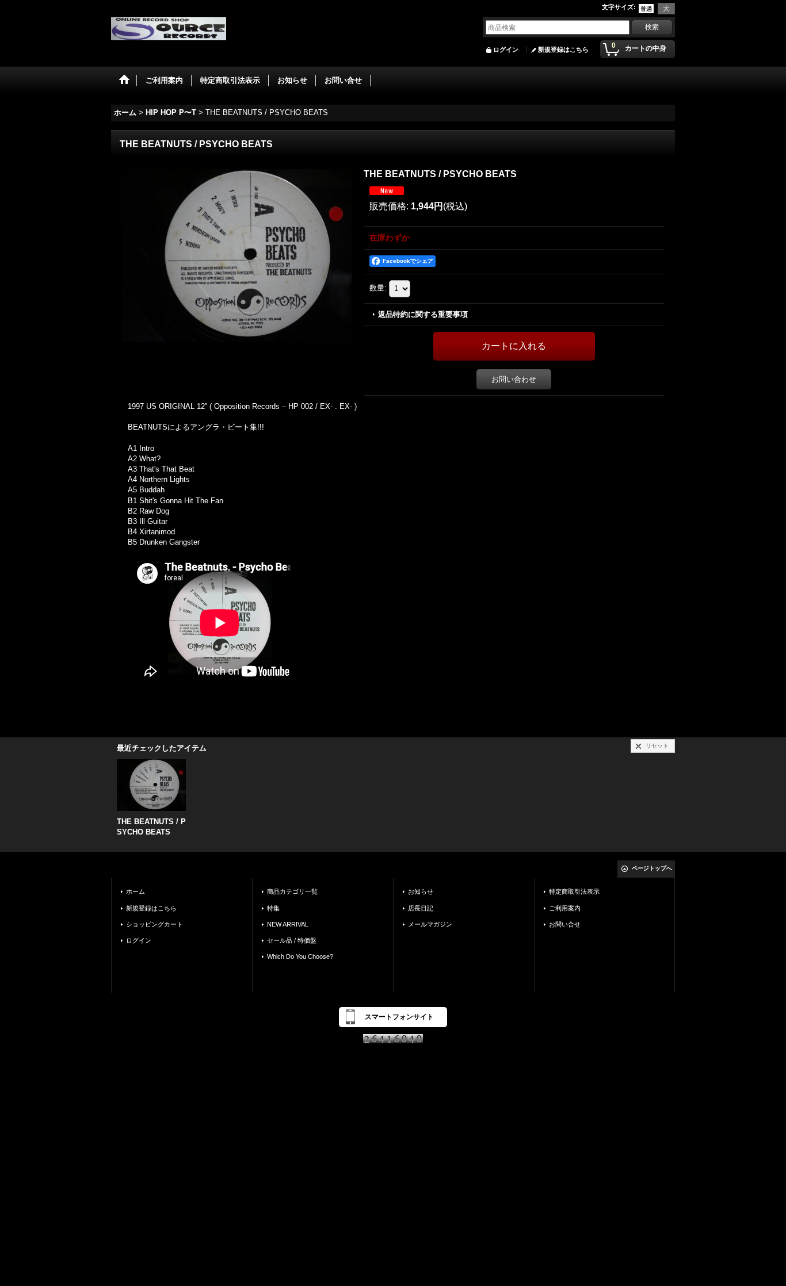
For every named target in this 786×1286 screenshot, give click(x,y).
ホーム (135, 891)
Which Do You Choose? (300, 956)
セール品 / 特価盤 (291, 940)
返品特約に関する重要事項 (423, 314)
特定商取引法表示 (574, 891)
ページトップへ (652, 868)
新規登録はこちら (563, 49)
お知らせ (420, 891)
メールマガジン (430, 924)
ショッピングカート (154, 924)
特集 (273, 908)
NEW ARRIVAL (287, 924)
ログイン (505, 49)
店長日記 (420, 908)
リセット (657, 745)
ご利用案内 (565, 908)
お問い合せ (565, 924)
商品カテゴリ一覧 (292, 891)
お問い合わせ (513, 379)
